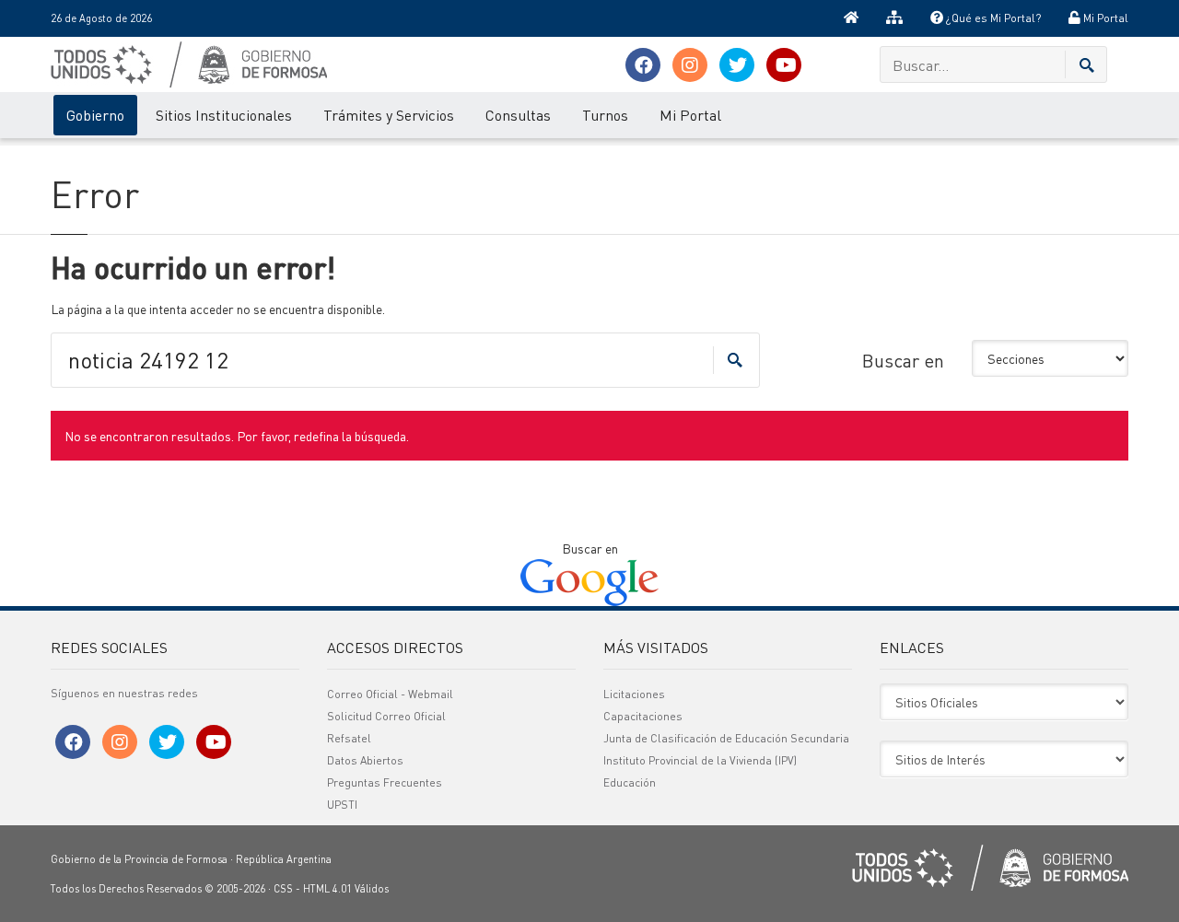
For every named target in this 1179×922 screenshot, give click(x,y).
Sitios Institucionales (224, 114)
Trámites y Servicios (388, 114)
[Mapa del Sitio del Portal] (894, 18)
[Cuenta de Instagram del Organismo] (689, 65)
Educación (629, 782)
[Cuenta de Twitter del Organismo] (736, 65)
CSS (283, 888)
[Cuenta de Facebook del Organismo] (642, 65)
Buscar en (903, 360)
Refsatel (349, 738)
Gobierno (95, 114)
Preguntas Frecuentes (384, 782)
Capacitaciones (643, 716)
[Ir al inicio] (851, 18)
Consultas (518, 114)
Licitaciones (634, 694)
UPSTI (342, 804)
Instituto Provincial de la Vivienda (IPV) (700, 760)
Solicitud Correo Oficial (386, 716)
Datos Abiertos (365, 760)
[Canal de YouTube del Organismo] (783, 65)
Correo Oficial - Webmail (390, 694)
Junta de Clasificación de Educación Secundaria (726, 738)
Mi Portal (1104, 18)
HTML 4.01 (327, 888)
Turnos (605, 114)
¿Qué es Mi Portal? (992, 18)
